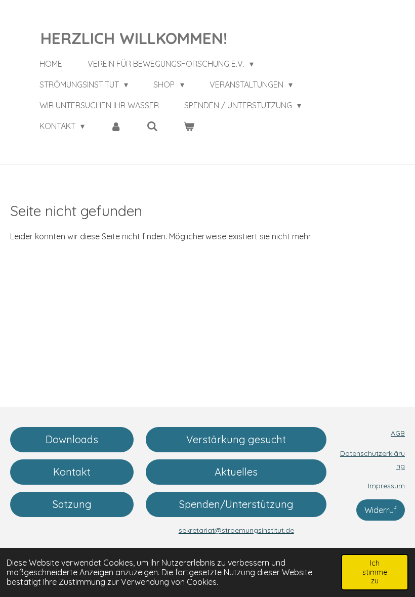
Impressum (386, 485)
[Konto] (115, 126)
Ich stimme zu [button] (374, 572)
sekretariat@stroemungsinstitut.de (236, 530)
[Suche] (152, 126)
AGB (398, 433)
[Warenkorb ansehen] (188, 126)
